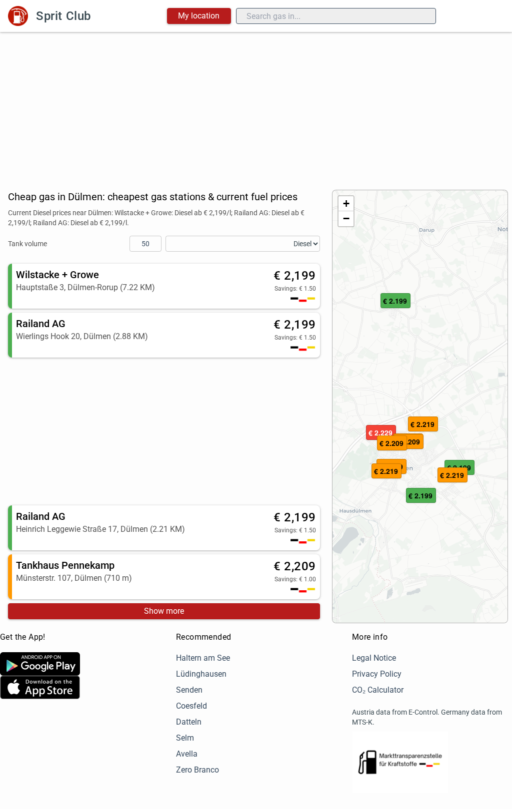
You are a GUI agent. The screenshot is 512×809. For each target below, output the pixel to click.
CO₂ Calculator (378, 690)
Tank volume (27, 244)
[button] (387, 471)
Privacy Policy (377, 674)
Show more (164, 611)
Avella (187, 754)
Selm (185, 738)
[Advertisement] (256, 107)
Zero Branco (197, 770)
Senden (189, 690)
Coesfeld (191, 706)
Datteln (189, 722)
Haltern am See (203, 658)
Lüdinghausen (201, 674)
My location (199, 15)
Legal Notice (374, 658)
